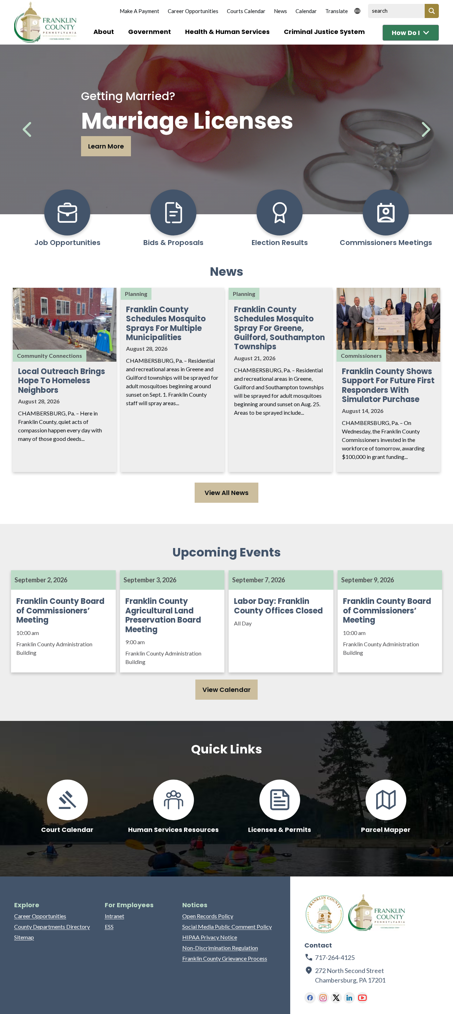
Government (149, 31)
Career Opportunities (193, 11)
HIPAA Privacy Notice (209, 937)
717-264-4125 (335, 957)
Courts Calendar (246, 11)
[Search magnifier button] (432, 11)
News (280, 11)
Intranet (114, 916)
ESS (109, 926)
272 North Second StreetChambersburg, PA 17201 (350, 975)
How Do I (406, 32)
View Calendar (226, 689)
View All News (226, 492)
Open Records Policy (207, 916)
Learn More (106, 146)
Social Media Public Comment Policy (227, 926)
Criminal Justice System (324, 31)
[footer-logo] (324, 914)
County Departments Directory (52, 926)
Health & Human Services (227, 31)
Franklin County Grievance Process (224, 958)
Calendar (306, 11)
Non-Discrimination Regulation (220, 947)
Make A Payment (139, 11)
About (103, 31)
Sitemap (24, 937)
